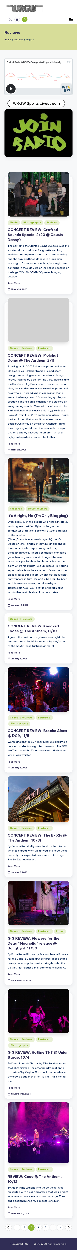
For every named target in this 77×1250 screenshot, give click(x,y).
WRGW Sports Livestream (36, 103)
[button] (8, 1227)
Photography (32, 222)
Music (14, 222)
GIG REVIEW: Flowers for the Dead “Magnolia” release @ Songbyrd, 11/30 (33, 943)
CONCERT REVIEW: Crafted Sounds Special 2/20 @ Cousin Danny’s (35, 234)
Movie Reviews (37, 508)
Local (60, 931)
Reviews (52, 222)
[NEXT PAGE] (68, 1227)
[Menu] (71, 19)
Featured (44, 348)
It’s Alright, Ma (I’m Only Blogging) (38, 515)
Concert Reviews (21, 348)
